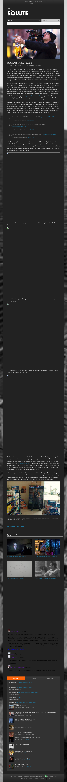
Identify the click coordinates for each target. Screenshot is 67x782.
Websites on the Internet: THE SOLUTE (25, 751)
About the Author (15, 526)
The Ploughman (27, 739)
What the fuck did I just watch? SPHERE (25, 719)
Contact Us (43, 778)
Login (48, 778)
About (30, 778)
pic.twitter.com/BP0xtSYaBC (49, 134)
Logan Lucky (46, 518)
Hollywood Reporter (23, 463)
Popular (33, 678)
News (32, 65)
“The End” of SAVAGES (20, 705)
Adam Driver (23, 518)
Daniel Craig (39, 518)
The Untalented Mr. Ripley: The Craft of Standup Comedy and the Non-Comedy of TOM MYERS (36, 713)
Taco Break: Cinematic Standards (16, 578)
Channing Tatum (31, 518)
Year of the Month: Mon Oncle (24, 682)
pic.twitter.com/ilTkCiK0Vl (47, 117)
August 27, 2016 (30, 130)
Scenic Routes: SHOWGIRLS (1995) (23, 733)
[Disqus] (33, 605)
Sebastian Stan (11, 519)
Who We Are (24, 778)
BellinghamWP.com (52, 776)
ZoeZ (25, 752)
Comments (15, 678)
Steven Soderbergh (20, 519)
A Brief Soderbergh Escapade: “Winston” (46, 578)
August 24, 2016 (30, 120)
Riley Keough (54, 518)
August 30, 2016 (30, 137)
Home (30, 1)
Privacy (36, 778)
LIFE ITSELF (19, 697)
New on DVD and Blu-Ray (21, 758)
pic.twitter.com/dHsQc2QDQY (19, 126)
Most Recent (51, 678)
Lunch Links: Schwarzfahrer (22, 744)
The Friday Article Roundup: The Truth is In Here (27, 737)
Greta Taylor (16, 65)
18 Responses (38, 65)
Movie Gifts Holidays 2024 (21, 765)
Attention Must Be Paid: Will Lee (23, 726)
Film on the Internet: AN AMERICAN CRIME (29, 692)
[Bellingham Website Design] (45, 776)
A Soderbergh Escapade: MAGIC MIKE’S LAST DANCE (46, 557)
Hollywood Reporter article (32, 96)
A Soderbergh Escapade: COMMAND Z (17, 556)
